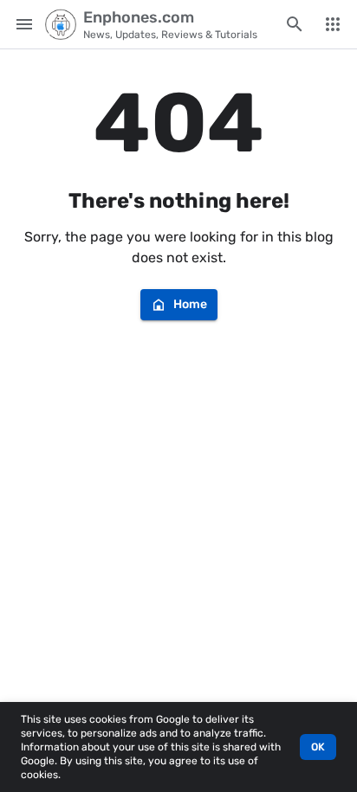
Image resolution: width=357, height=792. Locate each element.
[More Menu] (332, 24)
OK (318, 747)
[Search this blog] (294, 24)
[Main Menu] (24, 24)
